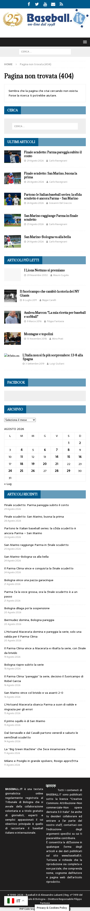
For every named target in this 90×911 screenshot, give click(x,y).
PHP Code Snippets (29, 909)
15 (68, 456)
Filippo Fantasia (55, 321)
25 (21, 471)
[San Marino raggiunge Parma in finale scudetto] (12, 220)
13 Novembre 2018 (37, 339)
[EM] (53, 4)
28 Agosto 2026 (35, 182)
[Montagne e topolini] (12, 338)
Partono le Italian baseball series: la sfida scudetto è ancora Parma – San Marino (53, 196)
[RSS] (61, 4)
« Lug (8, 484)
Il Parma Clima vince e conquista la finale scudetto (38, 568)
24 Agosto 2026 (35, 241)
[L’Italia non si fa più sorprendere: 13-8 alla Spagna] (11, 355)
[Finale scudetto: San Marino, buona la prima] (12, 178)
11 (21, 456)
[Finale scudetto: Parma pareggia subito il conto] (12, 156)
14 (56, 456)
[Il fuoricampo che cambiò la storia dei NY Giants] (10, 296)
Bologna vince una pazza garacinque (28, 580)
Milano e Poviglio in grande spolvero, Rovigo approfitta (41, 761)
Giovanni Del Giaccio (60, 203)
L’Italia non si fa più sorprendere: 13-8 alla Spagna (53, 357)
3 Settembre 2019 (35, 364)
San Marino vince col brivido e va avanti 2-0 (33, 692)
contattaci (70, 825)
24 (10, 471)
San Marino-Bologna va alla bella (47, 237)
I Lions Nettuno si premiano (44, 270)
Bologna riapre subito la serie (24, 664)
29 (68, 471)
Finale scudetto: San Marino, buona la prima (50, 175)
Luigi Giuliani (57, 364)
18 (21, 464)
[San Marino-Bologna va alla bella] (12, 241)
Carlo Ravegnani (58, 161)
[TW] (37, 4)
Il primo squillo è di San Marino (24, 721)
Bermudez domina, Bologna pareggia (29, 620)
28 (57, 471)
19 (33, 464)
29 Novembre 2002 (37, 275)
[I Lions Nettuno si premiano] (12, 274)
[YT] (45, 4)
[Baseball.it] (45, 27)
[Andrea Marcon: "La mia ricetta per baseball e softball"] (12, 317)
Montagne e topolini (38, 334)
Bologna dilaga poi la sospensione (27, 608)
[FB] (28, 4)
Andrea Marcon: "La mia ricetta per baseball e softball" (55, 314)
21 (56, 464)
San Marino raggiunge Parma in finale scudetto (51, 217)
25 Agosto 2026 (35, 224)
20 (45, 464)
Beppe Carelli (49, 300)
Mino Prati (57, 339)
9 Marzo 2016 (34, 321)
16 (80, 456)
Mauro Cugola (61, 275)
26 (33, 471)
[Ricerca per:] (45, 51)
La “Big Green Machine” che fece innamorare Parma (39, 749)
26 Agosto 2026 (35, 203)
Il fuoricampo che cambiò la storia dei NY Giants (49, 293)
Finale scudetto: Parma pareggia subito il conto (53, 154)
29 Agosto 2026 (35, 161)
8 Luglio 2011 (30, 300)
